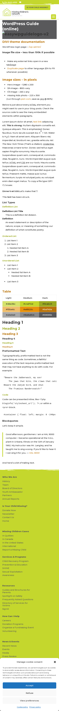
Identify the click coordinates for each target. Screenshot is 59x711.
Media (5, 653)
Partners (7, 495)
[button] (55, 662)
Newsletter (8, 514)
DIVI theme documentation (23, 42)
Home (5, 521)
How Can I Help (10, 616)
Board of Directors (12, 488)
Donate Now (9, 510)
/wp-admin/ (35, 47)
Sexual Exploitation (12, 571)
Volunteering (9, 631)
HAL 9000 (34, 453)
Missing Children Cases (15, 531)
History (6, 481)
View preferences (29, 700)
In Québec (8, 535)
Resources (8, 585)
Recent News (9, 645)
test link (37, 121)
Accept (29, 685)
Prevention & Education (14, 564)
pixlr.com (26, 99)
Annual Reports (10, 499)
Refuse (29, 693)
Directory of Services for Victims (15, 604)
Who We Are (9, 477)
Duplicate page (15, 68)
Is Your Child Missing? (14, 506)
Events (5, 649)
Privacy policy (35, 707)
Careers (6, 620)
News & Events (10, 641)
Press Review (9, 656)
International (9, 546)
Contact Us (8, 517)
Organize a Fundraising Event (18, 627)
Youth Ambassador (12, 492)
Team (5, 485)
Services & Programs (14, 557)
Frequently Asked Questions (17, 599)
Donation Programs (12, 624)
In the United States (12, 542)
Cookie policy (22, 707)
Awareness (8, 575)
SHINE (5, 568)
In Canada (7, 539)
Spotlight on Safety (12, 596)
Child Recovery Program (15, 561)
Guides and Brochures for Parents (16, 591)
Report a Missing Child (14, 549)
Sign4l (5, 609)
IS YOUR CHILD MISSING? (37, 7)
